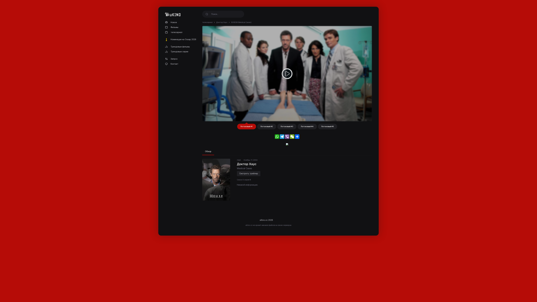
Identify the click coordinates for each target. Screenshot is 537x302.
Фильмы (174, 27)
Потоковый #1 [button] (247, 126)
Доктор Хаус (221, 22)
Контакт (174, 64)
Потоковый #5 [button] (327, 126)
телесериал (176, 32)
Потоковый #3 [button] (287, 126)
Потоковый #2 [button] (267, 126)
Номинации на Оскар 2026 (183, 39)
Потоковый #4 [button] (307, 126)
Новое (174, 22)
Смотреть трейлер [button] (248, 173)
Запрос (174, 59)
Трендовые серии (179, 51)
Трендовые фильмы (180, 46)
